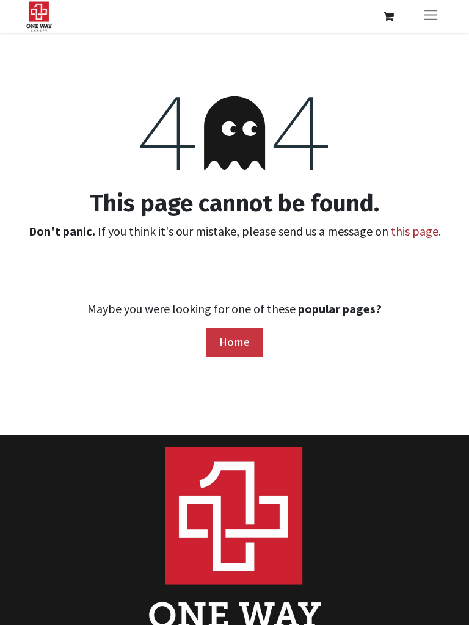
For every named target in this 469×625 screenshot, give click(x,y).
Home (234, 342)
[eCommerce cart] (388, 16)
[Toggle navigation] (430, 16)
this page (414, 231)
